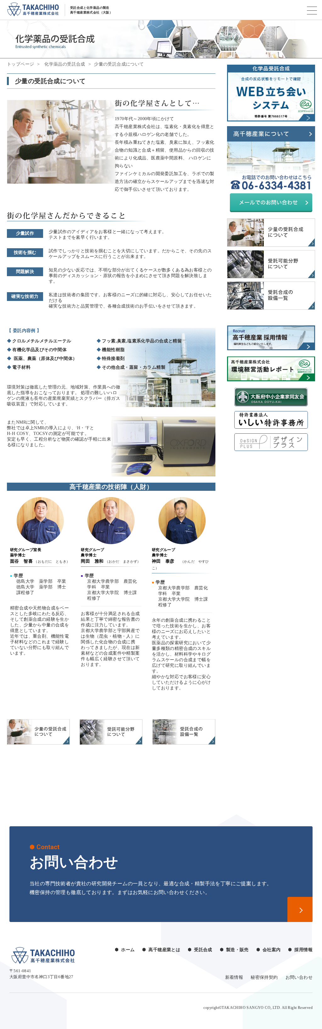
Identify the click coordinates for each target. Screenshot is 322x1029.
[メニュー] (312, 10)
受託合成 (203, 949)
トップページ (20, 64)
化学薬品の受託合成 (64, 64)
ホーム (128, 949)
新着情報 (234, 977)
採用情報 (303, 949)
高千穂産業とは (164, 949)
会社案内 (272, 949)
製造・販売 (237, 949)
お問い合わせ (299, 977)
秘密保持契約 (264, 977)
